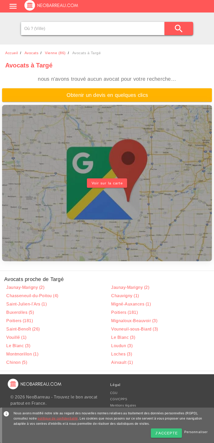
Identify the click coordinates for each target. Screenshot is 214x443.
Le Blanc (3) (123, 337)
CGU (113, 393)
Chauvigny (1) (125, 296)
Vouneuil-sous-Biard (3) (134, 329)
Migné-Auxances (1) (131, 304)
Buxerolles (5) (20, 312)
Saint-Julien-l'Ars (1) (26, 304)
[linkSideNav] (13, 6)
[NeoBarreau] (51, 10)
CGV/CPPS (118, 399)
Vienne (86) (55, 53)
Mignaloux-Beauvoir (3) (134, 321)
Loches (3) (121, 354)
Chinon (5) (16, 362)
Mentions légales (123, 405)
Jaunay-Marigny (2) (25, 287)
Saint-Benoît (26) (23, 329)
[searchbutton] (178, 28)
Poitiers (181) (124, 312)
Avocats (32, 53)
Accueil (11, 53)
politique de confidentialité (58, 418)
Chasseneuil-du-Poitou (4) (32, 296)
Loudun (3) (122, 346)
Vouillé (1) (16, 337)
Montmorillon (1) (22, 354)
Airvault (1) (122, 362)
